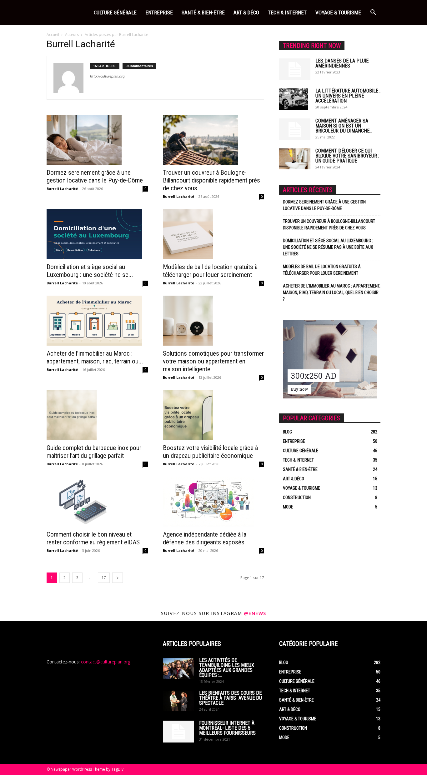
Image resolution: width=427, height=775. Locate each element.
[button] (372, 13)
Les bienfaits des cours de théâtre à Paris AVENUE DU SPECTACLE (230, 698)
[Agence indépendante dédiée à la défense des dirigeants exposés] (213, 502)
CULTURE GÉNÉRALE (115, 12)
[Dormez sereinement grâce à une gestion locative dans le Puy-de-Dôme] (97, 140)
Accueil (53, 34)
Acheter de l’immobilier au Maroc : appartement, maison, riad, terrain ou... (95, 357)
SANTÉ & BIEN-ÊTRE (203, 12)
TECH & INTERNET (287, 12)
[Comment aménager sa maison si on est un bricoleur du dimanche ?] (294, 129)
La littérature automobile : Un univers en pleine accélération (347, 96)
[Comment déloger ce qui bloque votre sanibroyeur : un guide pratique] (294, 158)
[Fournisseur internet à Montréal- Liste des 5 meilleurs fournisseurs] (178, 731)
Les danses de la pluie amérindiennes (342, 63)
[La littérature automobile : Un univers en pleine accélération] (293, 99)
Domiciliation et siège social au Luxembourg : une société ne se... (90, 270)
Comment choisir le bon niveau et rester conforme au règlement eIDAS (93, 538)
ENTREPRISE (159, 12)
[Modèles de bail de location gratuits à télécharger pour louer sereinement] (213, 234)
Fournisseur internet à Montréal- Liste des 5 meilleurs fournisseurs (227, 728)
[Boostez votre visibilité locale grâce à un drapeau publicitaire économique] (213, 415)
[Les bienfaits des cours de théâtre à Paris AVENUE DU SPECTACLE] (178, 701)
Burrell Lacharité (62, 188)
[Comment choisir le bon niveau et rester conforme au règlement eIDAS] (97, 502)
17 (104, 577)
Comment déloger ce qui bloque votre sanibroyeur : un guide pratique (347, 156)
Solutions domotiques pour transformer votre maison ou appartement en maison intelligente (213, 361)
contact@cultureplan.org (105, 662)
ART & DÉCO (246, 12)
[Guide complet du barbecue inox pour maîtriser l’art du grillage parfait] (97, 415)
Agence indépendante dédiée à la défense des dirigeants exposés (204, 538)
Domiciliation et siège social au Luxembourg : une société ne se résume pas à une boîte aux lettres (328, 247)
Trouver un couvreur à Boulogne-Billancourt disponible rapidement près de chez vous (211, 180)
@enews (255, 613)
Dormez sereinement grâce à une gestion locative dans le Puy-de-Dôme (95, 176)
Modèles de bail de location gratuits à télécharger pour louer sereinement (210, 270)
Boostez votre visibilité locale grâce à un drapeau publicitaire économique (210, 451)
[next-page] (117, 577)
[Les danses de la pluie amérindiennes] (294, 69)
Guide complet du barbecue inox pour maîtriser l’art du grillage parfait (94, 451)
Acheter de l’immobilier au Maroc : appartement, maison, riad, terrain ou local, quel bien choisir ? (331, 292)
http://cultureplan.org (107, 76)
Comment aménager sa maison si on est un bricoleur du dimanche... (343, 126)
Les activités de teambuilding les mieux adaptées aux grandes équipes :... (226, 667)
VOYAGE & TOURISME (338, 12)
